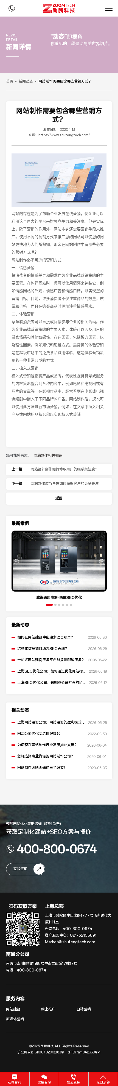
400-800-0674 (57, 849)
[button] (49, 605)
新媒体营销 (15, 1019)
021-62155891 (83, 935)
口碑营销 (84, 1009)
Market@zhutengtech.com (70, 942)
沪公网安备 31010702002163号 (41, 1052)
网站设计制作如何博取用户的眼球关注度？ (65, 469)
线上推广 (48, 1009)
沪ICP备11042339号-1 (84, 1052)
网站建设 (13, 1009)
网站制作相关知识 (48, 455)
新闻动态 (26, 81)
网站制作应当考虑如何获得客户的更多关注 (65, 483)
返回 (59, 498)
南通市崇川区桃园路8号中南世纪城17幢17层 (41, 963)
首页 (9, 81)
